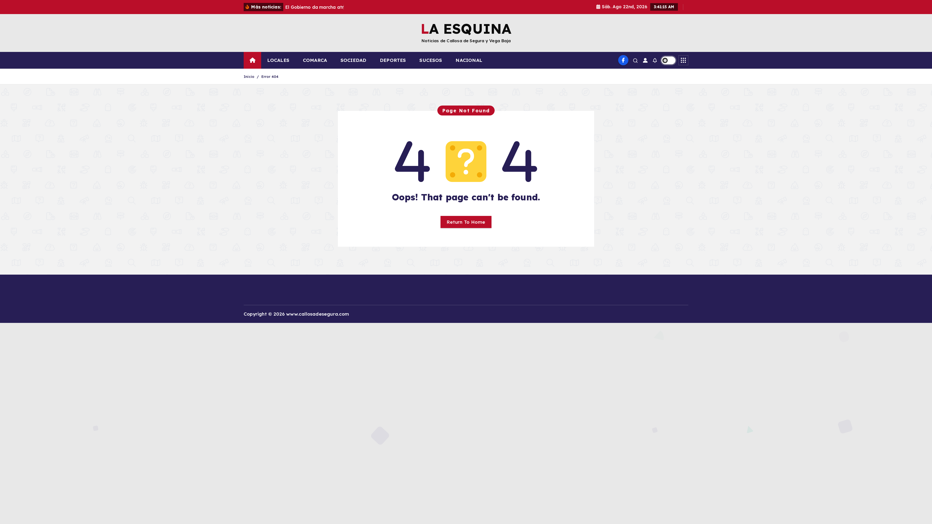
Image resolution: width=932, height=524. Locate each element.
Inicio (249, 76)
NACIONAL (469, 60)
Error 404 (270, 76)
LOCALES (278, 60)
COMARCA (315, 60)
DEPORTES (393, 60)
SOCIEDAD (353, 60)
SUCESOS (430, 60)
